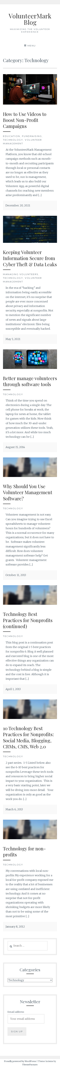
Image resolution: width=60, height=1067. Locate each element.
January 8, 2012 (15, 926)
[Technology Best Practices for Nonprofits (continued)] (30, 603)
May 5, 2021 (13, 339)
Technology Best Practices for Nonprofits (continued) (27, 620)
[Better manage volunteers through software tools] (30, 368)
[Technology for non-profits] (30, 838)
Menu (32, 45)
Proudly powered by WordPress (20, 1061)
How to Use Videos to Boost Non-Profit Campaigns (24, 120)
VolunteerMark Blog (30, 19)
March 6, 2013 (14, 809)
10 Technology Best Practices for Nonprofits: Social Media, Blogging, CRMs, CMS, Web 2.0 (28, 737)
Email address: (16, 1011)
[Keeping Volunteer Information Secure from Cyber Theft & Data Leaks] (30, 241)
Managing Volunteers (20, 274)
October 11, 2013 (16, 575)
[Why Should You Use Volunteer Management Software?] (30, 476)
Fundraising (32, 136)
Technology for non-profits (24, 851)
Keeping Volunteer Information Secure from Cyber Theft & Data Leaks (30, 258)
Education (11, 136)
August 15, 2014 (15, 447)
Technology (13, 139)
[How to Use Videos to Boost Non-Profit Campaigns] (30, 103)
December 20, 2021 (18, 205)
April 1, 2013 (13, 689)
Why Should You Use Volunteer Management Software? (27, 492)
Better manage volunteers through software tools (30, 381)
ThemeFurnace (30, 1064)
